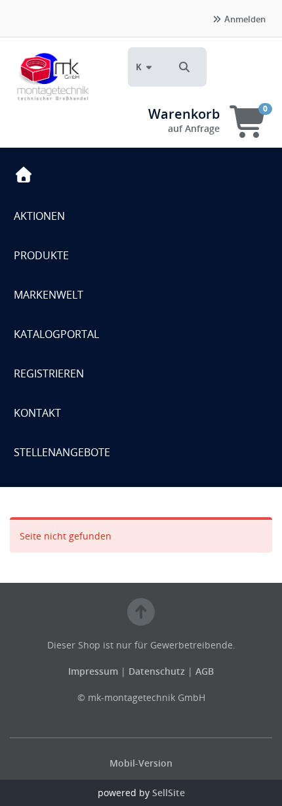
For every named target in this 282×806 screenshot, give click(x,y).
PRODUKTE (41, 255)
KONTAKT (37, 413)
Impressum (94, 671)
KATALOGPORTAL (56, 334)
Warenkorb (184, 114)
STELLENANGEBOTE (62, 452)
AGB (204, 671)
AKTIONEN (39, 216)
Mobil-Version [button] (141, 763)
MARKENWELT (48, 294)
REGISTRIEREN (49, 373)
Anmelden (244, 19)
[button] (184, 67)
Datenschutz (157, 671)
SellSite (168, 792)
